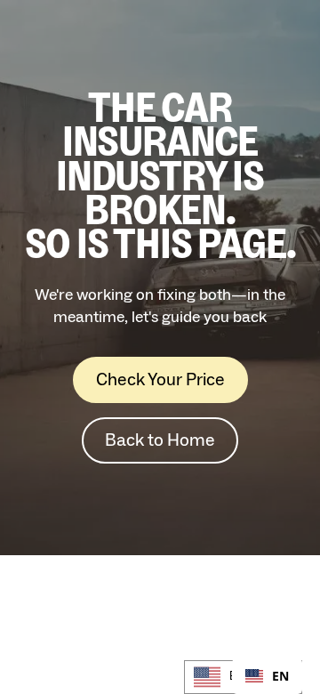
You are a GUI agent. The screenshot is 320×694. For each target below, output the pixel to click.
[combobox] (267, 676)
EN (280, 676)
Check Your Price (160, 379)
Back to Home (160, 440)
